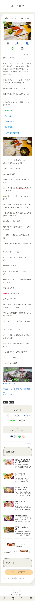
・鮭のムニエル (8, 122)
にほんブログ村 (8, 394)
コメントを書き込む (18, 572)
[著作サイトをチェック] (11, 436)
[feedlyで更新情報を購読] (19, 436)
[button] (22, 49)
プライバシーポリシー (17, 595)
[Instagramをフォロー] (15, 436)
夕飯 (6, 402)
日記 (12, 402)
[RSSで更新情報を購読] (23, 436)
